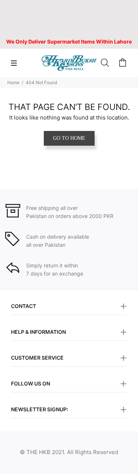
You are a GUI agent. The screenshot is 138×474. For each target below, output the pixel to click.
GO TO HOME (69, 138)
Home (13, 82)
